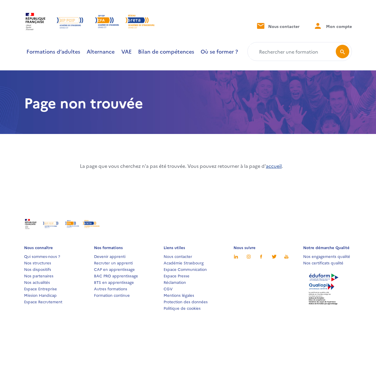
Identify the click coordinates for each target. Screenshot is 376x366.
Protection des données (186, 301)
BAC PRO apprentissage (116, 275)
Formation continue (112, 295)
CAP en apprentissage (114, 269)
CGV (168, 288)
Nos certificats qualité (323, 262)
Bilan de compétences (166, 51)
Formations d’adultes (53, 51)
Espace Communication (185, 269)
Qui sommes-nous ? (42, 256)
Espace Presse (176, 275)
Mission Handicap (40, 295)
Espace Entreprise (40, 288)
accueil (274, 166)
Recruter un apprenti (113, 262)
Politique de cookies (182, 308)
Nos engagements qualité (326, 256)
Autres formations (110, 288)
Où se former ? (219, 51)
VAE (126, 51)
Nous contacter (283, 26)
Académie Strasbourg (184, 262)
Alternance (101, 51)
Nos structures (37, 262)
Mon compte (338, 26)
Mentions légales (179, 295)
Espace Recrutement (43, 301)
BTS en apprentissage (114, 282)
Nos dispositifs (37, 269)
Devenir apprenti (109, 256)
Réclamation (175, 282)
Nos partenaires (38, 275)
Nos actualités (37, 282)
